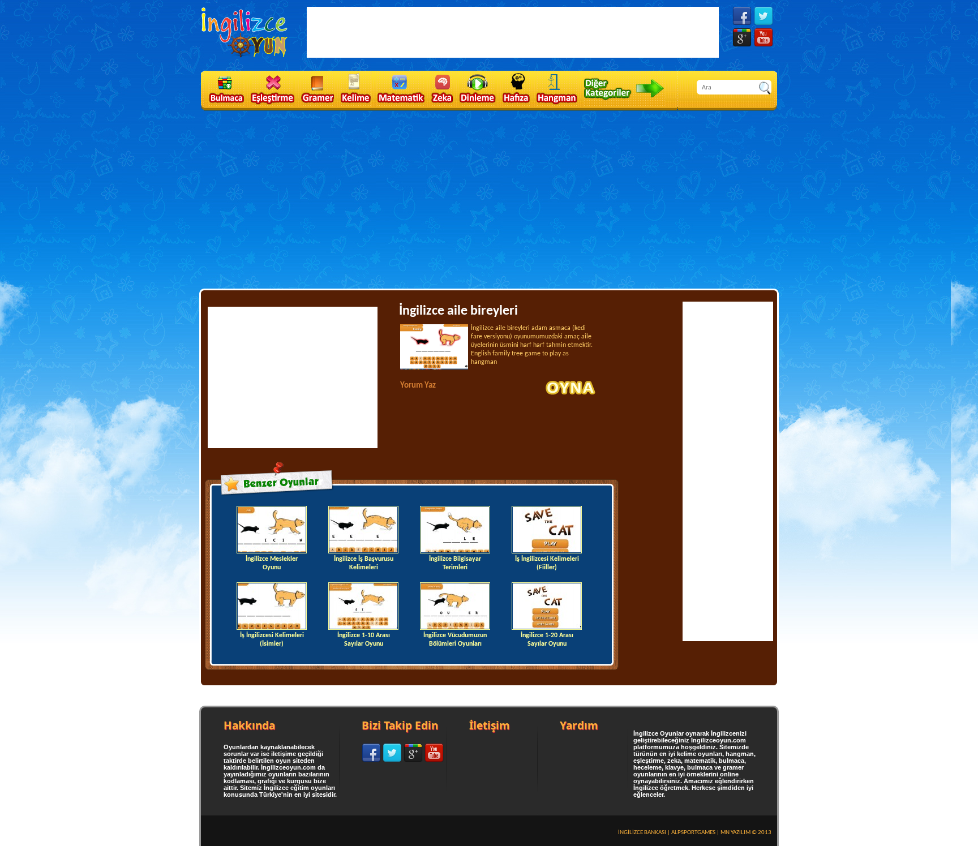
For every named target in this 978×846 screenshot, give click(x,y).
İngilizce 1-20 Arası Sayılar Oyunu (547, 639)
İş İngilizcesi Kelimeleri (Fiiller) (547, 563)
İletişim (489, 725)
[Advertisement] (489, 198)
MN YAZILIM (735, 833)
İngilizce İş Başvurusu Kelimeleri (363, 563)
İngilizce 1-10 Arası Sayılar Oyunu (363, 639)
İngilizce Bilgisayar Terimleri (455, 563)
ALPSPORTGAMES (693, 833)
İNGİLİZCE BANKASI (642, 833)
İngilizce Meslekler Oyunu (272, 563)
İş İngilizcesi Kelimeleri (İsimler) (272, 639)
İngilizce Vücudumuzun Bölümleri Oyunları (455, 639)
